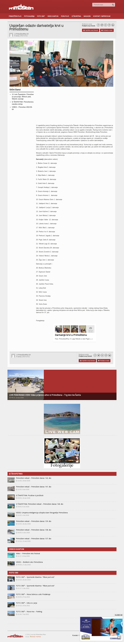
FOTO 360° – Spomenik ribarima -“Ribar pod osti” (35, 577)
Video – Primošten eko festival (28, 553)
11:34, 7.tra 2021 (22, 614)
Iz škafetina (76, 16)
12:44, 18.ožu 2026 (23, 524)
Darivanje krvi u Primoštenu (71, 335)
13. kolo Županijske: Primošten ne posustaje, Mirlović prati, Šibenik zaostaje (23, 96)
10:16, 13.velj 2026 (23, 541)
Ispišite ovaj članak (90, 30)
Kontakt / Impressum (101, 16)
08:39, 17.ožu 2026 (23, 565)
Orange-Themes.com (35, 637)
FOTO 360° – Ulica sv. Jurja (26, 603)
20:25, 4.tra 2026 (22, 515)
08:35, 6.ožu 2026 (23, 533)
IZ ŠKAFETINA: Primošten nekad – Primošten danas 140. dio (39, 504)
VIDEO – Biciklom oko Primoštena (29, 562)
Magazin (87, 16)
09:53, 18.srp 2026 (23, 498)
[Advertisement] (74, 106)
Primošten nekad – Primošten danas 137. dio (33, 538)
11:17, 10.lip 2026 (23, 556)
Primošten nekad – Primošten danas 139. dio (33, 521)
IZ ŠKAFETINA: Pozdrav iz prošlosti (29, 495)
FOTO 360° (41, 16)
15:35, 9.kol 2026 (22, 489)
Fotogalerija (29, 16)
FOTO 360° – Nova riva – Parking (29, 611)
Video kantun (52, 16)
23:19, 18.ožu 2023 (23, 580)
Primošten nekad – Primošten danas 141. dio (33, 487)
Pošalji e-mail (106, 30)
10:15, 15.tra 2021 (23, 605)
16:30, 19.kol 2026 (23, 481)
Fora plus (65, 16)
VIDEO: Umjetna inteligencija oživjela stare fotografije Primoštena (42, 512)
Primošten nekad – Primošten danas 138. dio (33, 530)
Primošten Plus (15, 16)
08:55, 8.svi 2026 (22, 507)
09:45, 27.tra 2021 (23, 597)
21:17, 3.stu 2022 (22, 588)
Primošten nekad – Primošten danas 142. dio (33, 478)
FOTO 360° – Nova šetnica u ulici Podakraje (33, 594)
